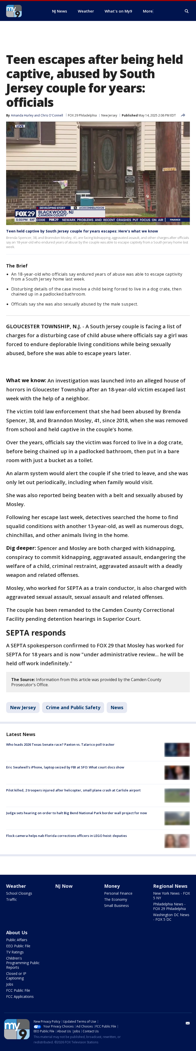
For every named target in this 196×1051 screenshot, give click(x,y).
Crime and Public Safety (73, 707)
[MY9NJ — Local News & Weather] (23, 11)
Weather (16, 886)
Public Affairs (16, 939)
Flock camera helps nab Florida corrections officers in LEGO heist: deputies (66, 835)
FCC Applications (20, 996)
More (148, 11)
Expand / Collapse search (187, 11)
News (117, 707)
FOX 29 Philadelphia (82, 115)
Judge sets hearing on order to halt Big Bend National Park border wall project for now (76, 813)
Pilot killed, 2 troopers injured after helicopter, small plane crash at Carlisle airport (73, 790)
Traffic (11, 899)
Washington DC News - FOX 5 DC (171, 917)
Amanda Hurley (22, 115)
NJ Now (63, 886)
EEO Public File (18, 945)
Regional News (170, 886)
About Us (16, 932)
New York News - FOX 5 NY (171, 895)
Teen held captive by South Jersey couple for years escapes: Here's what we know (82, 231)
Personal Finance (118, 893)
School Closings (19, 893)
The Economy (115, 899)
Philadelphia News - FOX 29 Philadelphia (169, 906)
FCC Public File (18, 990)
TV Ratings (15, 952)
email (188, 1023)
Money (112, 886)
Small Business (116, 905)
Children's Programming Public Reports (23, 963)
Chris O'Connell (52, 115)
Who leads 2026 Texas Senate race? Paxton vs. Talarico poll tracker (60, 744)
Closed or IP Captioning (16, 975)
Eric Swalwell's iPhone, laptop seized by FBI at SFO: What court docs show (65, 767)
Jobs (9, 984)
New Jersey (109, 115)
